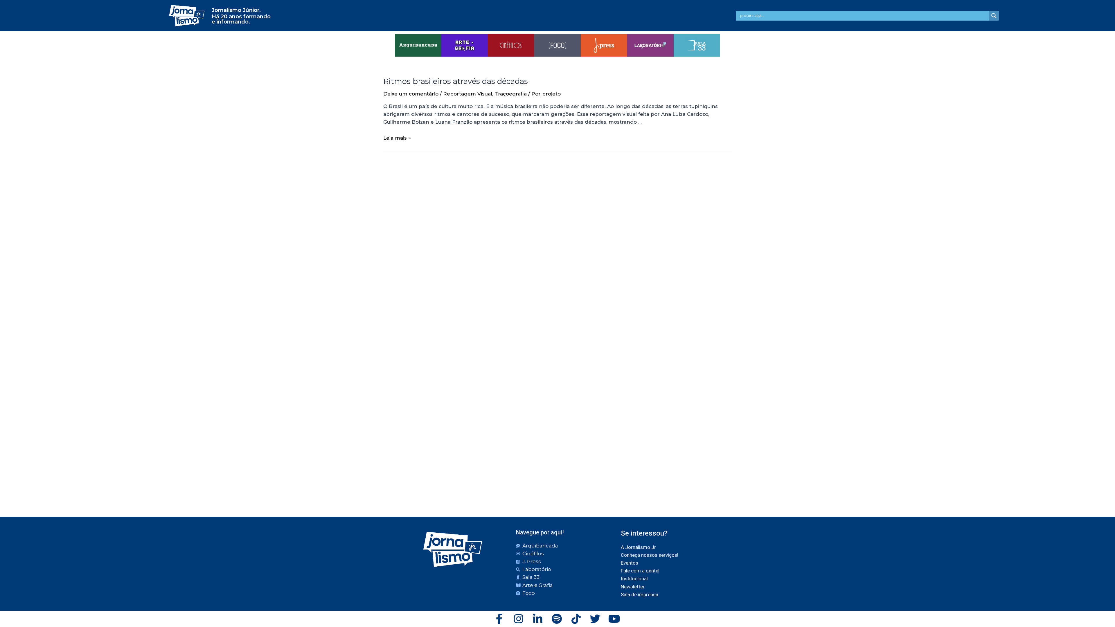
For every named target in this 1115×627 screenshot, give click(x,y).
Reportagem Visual (467, 94)
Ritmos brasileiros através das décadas (455, 81)
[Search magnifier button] (994, 16)
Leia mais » (397, 138)
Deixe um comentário (410, 94)
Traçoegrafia (510, 94)
